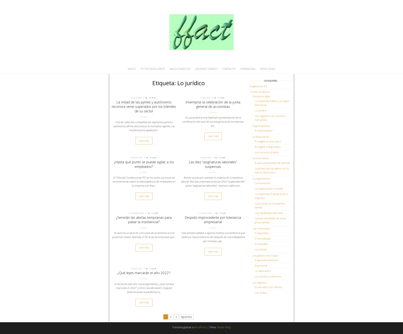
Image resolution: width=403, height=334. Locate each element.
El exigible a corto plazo (268, 141)
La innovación (262, 183)
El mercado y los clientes (268, 287)
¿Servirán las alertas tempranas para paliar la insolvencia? (144, 219)
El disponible (262, 233)
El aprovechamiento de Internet (272, 163)
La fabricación (263, 271)
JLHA (154, 98)
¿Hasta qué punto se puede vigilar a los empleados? (144, 164)
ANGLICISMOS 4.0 (179, 69)
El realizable (261, 244)
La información (260, 158)
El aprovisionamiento (266, 260)
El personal (261, 265)
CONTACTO (229, 69)
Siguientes (186, 317)
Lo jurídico (143, 117)
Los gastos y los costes (265, 255)
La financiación (260, 136)
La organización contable (269, 188)
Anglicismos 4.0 (258, 86)
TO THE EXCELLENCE (152, 69)
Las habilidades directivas (269, 213)
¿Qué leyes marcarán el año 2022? (143, 272)
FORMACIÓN (247, 69)
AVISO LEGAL (267, 69)
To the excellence (260, 92)
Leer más (144, 140)
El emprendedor (264, 130)
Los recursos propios (267, 152)
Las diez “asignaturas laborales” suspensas (213, 164)
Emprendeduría (261, 126)
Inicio (132, 69)
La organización (261, 178)
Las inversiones (261, 228)
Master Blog (224, 327)
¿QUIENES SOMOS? (206, 69)
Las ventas (261, 292)
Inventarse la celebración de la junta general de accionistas (213, 104)
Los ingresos (259, 282)
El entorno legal (261, 96)
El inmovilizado (263, 238)
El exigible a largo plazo (268, 147)
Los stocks (261, 249)
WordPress (200, 327)
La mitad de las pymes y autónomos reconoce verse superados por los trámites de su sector (144, 106)
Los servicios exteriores (268, 276)
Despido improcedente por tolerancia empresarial (213, 219)
